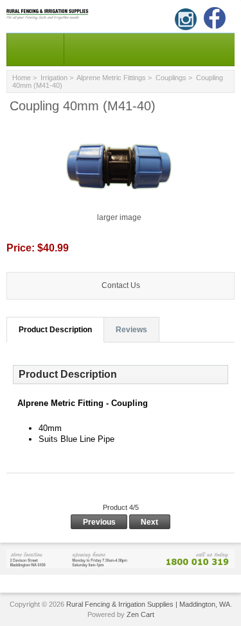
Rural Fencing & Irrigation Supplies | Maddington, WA (148, 604)
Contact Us (121, 285)
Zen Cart (140, 614)
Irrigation (53, 77)
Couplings (171, 77)
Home (21, 77)
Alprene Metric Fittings (111, 77)
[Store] (120, 558)
